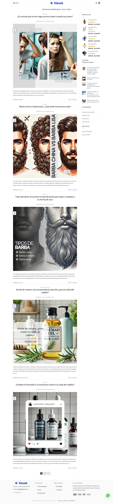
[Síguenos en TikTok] (18, 492)
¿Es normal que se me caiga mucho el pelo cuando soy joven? (45, 16)
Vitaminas (85, 121)
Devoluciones (41, 493)
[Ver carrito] (99, 3)
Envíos (39, 489)
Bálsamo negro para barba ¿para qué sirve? (93, 101)
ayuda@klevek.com (22, 489)
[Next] (48, 473)
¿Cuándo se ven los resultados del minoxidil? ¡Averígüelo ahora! (93, 85)
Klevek (52, 21)
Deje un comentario (72, 99)
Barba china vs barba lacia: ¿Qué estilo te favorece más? (45, 106)
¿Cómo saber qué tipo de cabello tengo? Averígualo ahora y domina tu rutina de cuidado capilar (93, 71)
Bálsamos (85, 115)
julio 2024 (85, 134)
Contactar (59, 489)
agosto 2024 (85, 131)
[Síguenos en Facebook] (14, 492)
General (45, 14)
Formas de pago (41, 486)
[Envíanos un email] (20, 492)
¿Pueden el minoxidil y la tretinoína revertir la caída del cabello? (45, 384)
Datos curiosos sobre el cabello (93, 78)
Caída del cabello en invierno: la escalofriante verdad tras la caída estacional (93, 94)
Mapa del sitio (72, 500)
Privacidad (59, 486)
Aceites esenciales (45, 287)
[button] (16, 3)
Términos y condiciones (63, 500)
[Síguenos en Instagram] (16, 492)
